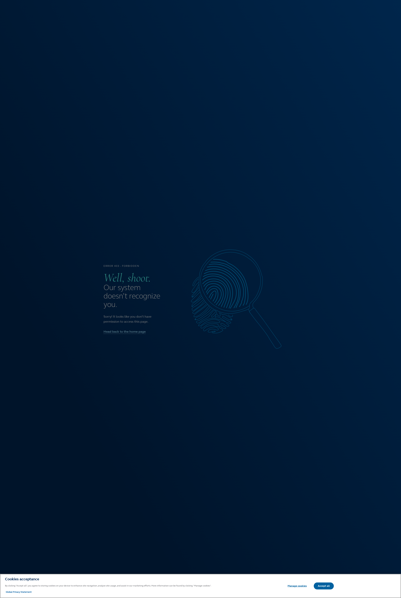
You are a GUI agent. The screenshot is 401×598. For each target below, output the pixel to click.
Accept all (324, 585)
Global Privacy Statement (19, 592)
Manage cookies (297, 585)
